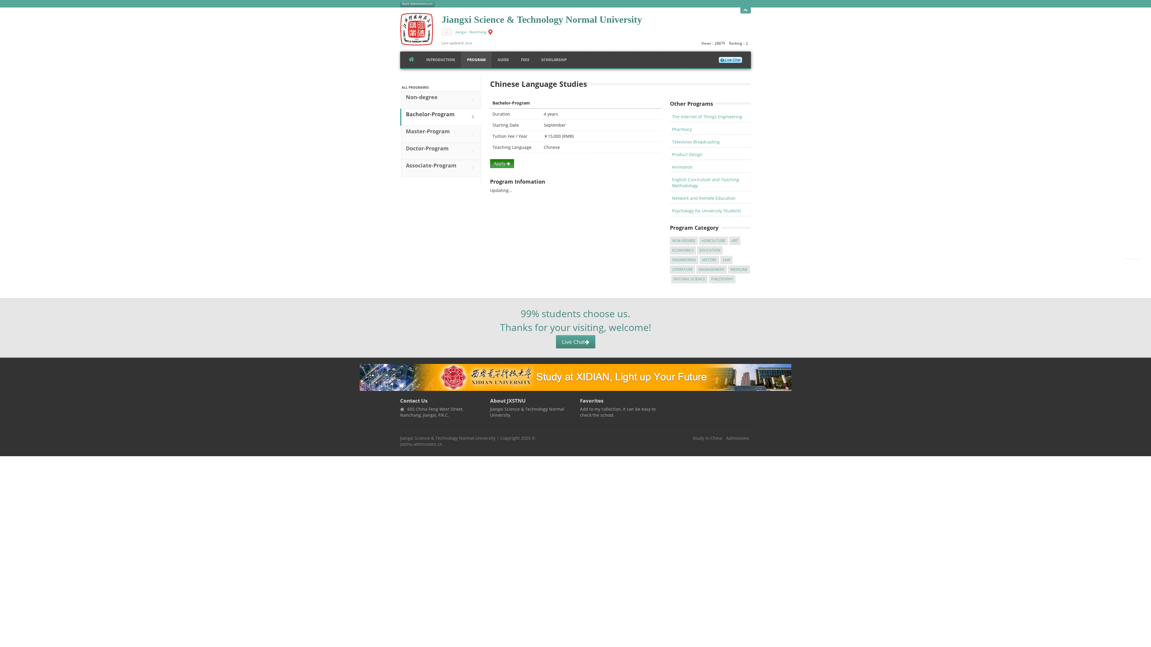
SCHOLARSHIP (554, 59)
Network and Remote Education (704, 198)
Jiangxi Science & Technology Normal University (447, 438)
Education (710, 250)
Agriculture (713, 240)
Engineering (684, 259)
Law (726, 259)
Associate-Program (431, 165)
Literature (682, 269)
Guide (503, 59)
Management (711, 269)
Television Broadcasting (696, 142)
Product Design (687, 154)
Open (745, 10)
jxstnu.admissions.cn (421, 444)
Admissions (737, 438)
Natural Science (689, 279)
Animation (682, 167)
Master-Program (428, 131)
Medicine (739, 269)
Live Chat (573, 341)
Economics (683, 250)
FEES (525, 59)
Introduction (440, 59)
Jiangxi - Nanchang (471, 31)
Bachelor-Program (430, 114)
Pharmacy (682, 129)
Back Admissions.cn (417, 3)
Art (734, 240)
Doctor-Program (427, 148)
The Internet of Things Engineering (707, 117)
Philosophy (722, 279)
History (709, 259)
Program (476, 59)
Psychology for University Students (706, 211)
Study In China (707, 438)
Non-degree (422, 97)
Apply (500, 163)
